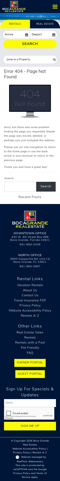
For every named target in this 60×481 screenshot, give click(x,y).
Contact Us (30, 295)
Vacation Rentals (30, 285)
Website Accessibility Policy (30, 310)
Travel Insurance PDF (30, 300)
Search (30, 44)
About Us (30, 290)
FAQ (30, 353)
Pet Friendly (30, 347)
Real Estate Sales (30, 332)
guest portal (30, 374)
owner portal (30, 362)
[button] (55, 6)
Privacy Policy (30, 305)
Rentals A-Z (30, 315)
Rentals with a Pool (30, 342)
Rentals (30, 337)
